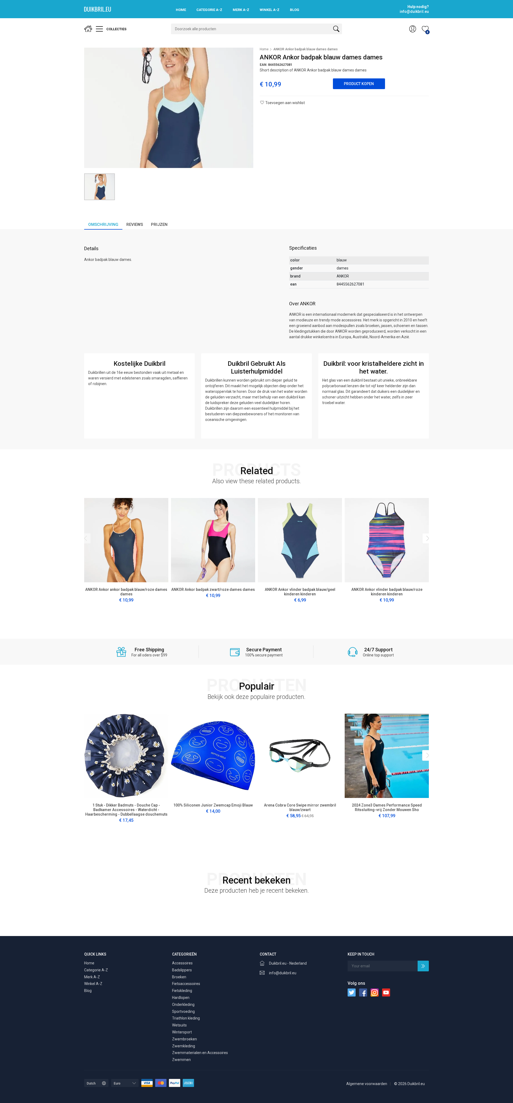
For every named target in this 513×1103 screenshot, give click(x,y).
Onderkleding (183, 1004)
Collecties (116, 29)
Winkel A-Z (269, 10)
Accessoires (182, 963)
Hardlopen (180, 997)
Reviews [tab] (134, 224)
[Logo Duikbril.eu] (97, 9)
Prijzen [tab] (159, 224)
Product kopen (359, 84)
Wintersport (182, 1032)
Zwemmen (181, 1060)
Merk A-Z (241, 10)
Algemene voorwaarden (366, 1084)
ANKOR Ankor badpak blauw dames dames (305, 49)
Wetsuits (179, 1025)
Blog (294, 10)
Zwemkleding (183, 1046)
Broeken (179, 977)
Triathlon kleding (186, 1018)
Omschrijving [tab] (103, 224)
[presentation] (85, 538)
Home (181, 10)
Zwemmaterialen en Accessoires (200, 1053)
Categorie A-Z (209, 10)
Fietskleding (182, 990)
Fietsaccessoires (186, 984)
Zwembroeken (184, 1039)
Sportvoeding (183, 1011)
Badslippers (182, 970)
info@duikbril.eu (282, 973)
